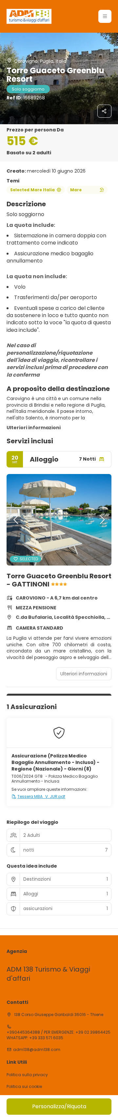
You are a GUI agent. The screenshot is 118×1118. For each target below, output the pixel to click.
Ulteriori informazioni (34, 427)
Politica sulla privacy (27, 1074)
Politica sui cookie (24, 1086)
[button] (104, 16)
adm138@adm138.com (36, 1049)
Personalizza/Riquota (59, 1106)
